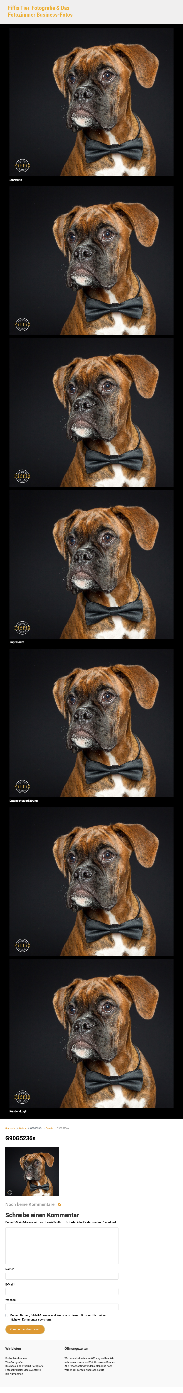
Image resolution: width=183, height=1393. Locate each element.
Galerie (22, 1128)
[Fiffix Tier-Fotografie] (91, 261)
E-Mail (10, 1284)
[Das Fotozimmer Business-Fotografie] (91, 412)
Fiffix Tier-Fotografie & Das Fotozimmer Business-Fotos (40, 11)
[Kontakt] (91, 882)
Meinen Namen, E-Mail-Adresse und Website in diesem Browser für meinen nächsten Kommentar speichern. (58, 1317)
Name (9, 1269)
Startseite (10, 1128)
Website (10, 1300)
